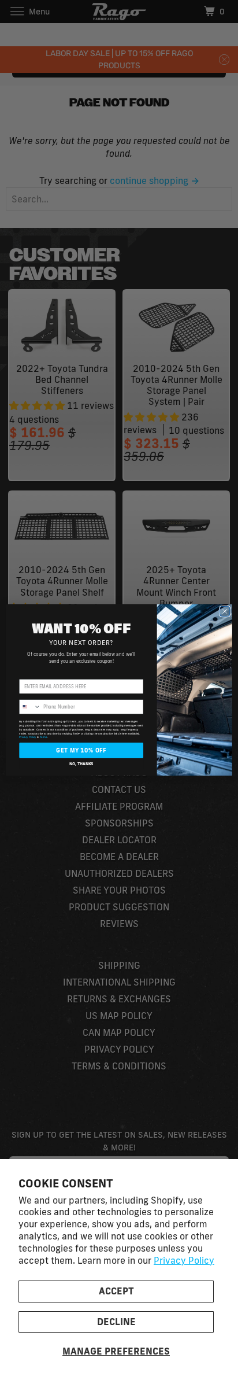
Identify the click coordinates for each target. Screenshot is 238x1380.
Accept (116, 1291)
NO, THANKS (81, 763)
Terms (43, 737)
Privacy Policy (184, 1260)
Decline (116, 1321)
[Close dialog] (225, 611)
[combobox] (30, 707)
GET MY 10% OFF (81, 750)
